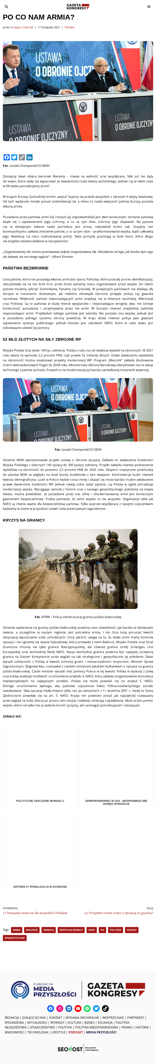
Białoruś (32, 930)
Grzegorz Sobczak (22, 27)
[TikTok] (105, 1008)
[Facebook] (50, 1008)
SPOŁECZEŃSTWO (42, 1027)
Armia (16, 930)
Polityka (69, 27)
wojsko (132, 930)
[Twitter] (96, 1008)
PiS (102, 930)
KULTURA (74, 1022)
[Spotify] (87, 1008)
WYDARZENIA (14, 1022)
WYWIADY (57, 1022)
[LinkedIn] (68, 1008)
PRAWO (126, 1027)
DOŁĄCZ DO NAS (34, 1018)
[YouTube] (78, 1008)
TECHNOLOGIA (37, 1032)
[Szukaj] (6, 6)
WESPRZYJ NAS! (113, 1018)
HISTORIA (142, 1027)
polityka (115, 930)
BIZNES (89, 1022)
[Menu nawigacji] (149, 7)
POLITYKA (65, 1027)
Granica (48, 930)
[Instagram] (59, 1008)
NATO (91, 930)
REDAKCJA (12, 1018)
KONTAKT (55, 1018)
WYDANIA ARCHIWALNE (82, 1018)
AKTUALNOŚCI (37, 1022)
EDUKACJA (105, 1022)
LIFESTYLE (58, 1032)
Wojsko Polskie (15, 938)
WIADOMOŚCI (14, 1032)
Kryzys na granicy (71, 930)
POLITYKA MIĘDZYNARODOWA (96, 1027)
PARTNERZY (135, 1018)
